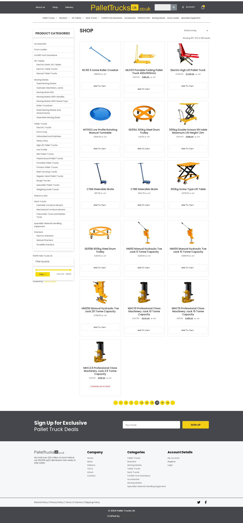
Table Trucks (133, 468)
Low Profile (41, 149)
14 (142, 403)
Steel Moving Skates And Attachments (48, 111)
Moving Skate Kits (45, 92)
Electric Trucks (43, 127)
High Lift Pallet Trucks (47, 145)
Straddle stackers (45, 244)
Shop (55, 7)
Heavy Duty (42, 140)
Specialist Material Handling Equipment (146, 486)
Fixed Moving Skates (46, 83)
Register (172, 461)
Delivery (69, 7)
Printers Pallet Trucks (47, 167)
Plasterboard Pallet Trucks (49, 158)
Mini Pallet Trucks (45, 154)
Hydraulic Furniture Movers (49, 205)
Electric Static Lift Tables (48, 64)
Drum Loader (40, 49)
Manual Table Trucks (46, 73)
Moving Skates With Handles (50, 96)
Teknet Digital (50, 281)
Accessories (40, 43)
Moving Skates (41, 79)
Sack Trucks (40, 201)
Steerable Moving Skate (48, 117)
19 (168, 403)
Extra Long (41, 131)
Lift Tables (39, 60)
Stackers (38, 232)
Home (90, 458)
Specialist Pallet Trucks (47, 185)
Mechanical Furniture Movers (50, 209)
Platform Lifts (40, 195)
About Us (40, 7)
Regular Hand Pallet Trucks (49, 176)
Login (170, 465)
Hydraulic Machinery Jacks (49, 87)
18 (162, 403)
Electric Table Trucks (46, 69)
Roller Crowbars (44, 105)
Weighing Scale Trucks (47, 189)
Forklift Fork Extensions (45, 55)
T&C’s (90, 468)
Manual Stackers (44, 240)
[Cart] (203, 7)
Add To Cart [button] (100, 86)
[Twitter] (199, 502)
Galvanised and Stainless (48, 136)
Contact (91, 475)
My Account (173, 458)
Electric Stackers (44, 235)
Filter (41, 274)
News (90, 461)
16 (152, 403)
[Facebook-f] (205, 502)
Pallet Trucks (40, 123)
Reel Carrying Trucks (46, 171)
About (90, 472)
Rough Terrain (43, 180)
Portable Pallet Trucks (47, 162)
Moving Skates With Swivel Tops (52, 101)
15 (147, 403)
